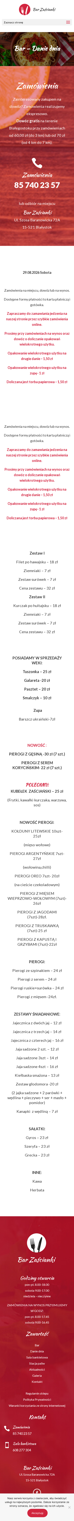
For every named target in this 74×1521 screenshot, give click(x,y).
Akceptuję (37, 1513)
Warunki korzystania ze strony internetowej (37, 1405)
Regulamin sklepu (37, 1393)
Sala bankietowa (37, 1357)
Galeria (37, 1375)
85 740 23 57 (37, 185)
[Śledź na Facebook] (37, 1493)
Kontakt (37, 1381)
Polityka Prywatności (37, 1399)
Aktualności (37, 1369)
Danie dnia (37, 1351)
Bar (37, 1345)
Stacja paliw (37, 1363)
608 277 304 (22, 1450)
